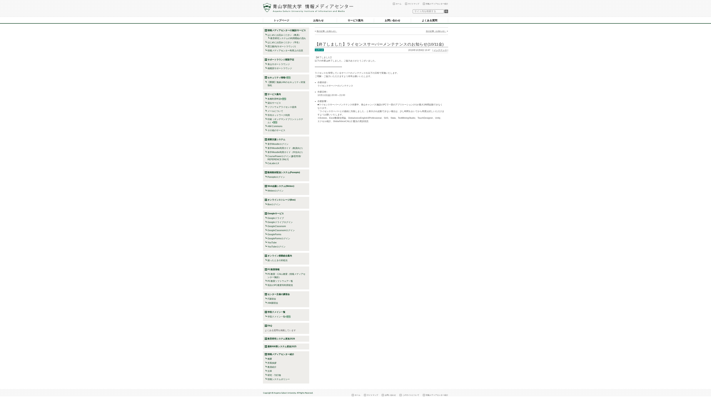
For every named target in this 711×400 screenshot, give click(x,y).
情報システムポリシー (279, 379)
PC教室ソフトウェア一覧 (280, 281)
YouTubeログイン (277, 246)
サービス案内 (355, 20)
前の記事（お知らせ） (327, 31)
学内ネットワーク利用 (279, 115)
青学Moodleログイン (278, 144)
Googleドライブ (276, 218)
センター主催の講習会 (279, 294)
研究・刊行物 (274, 375)
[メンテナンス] (319, 49)
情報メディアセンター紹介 (437, 4)
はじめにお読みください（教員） (284, 35)
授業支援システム (276, 139)
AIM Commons (275, 126)
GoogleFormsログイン (279, 238)
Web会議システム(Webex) (281, 186)
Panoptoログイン (276, 177)
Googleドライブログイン (280, 222)
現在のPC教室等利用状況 (280, 285)
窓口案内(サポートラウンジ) (282, 46)
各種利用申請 (274, 99)
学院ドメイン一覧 (276, 316)
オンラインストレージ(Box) (282, 200)
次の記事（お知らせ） (436, 31)
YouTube (272, 242)
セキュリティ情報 (276, 77)
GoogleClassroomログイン (281, 230)
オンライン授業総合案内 (280, 255)
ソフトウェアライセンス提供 (282, 107)
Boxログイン (274, 204)
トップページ (281, 20)
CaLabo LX (273, 163)
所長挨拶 (272, 363)
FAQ (270, 325)
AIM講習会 (273, 303)
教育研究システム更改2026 (281, 338)
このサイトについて (411, 395)
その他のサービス (276, 130)
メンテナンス (440, 50)
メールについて (275, 111)
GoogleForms (274, 234)
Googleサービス (276, 213)
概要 (270, 359)
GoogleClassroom (277, 226)
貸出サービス (274, 103)
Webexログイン (275, 190)
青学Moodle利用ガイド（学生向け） (286, 152)
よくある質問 (429, 20)
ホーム (398, 4)
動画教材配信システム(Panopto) (284, 172)
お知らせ (318, 20)
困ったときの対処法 (278, 260)
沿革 (270, 371)
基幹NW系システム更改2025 (282, 346)
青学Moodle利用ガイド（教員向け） (286, 148)
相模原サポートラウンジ (280, 68)
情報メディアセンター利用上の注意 (285, 50)
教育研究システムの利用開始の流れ (288, 38)
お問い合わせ (392, 20)
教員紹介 (272, 367)
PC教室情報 (274, 269)
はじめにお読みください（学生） (284, 42)
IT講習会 (272, 299)
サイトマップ (413, 4)
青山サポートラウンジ (279, 64)
